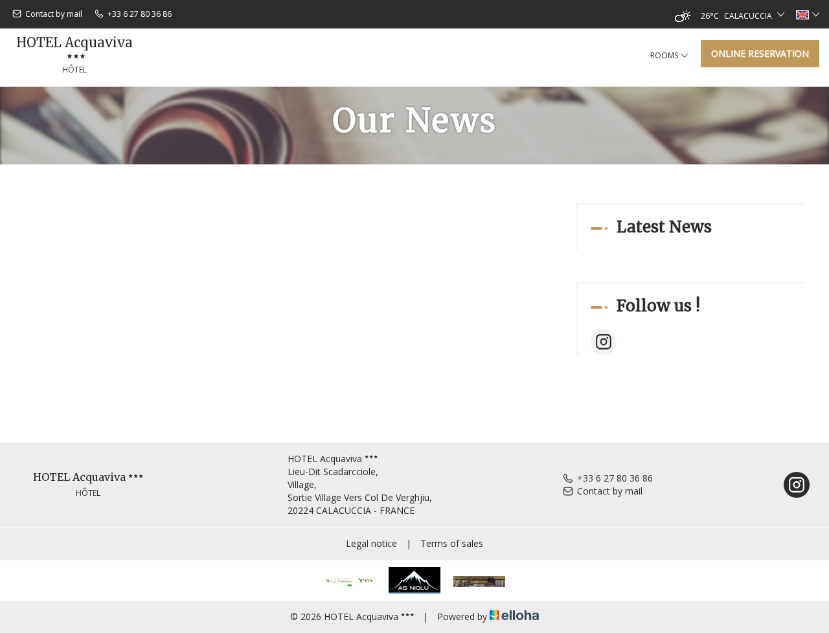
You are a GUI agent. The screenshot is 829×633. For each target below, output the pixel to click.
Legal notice (371, 543)
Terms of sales (451, 543)
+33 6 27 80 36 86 (615, 478)
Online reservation (760, 53)
